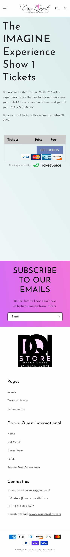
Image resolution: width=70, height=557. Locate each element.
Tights (11, 459)
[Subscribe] (58, 316)
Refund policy (16, 409)
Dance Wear (15, 450)
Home (11, 433)
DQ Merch (14, 442)
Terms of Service (17, 400)
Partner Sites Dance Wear (23, 467)
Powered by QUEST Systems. (43, 550)
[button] (5, 8)
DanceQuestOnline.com (45, 514)
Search (11, 392)
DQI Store (27, 550)
